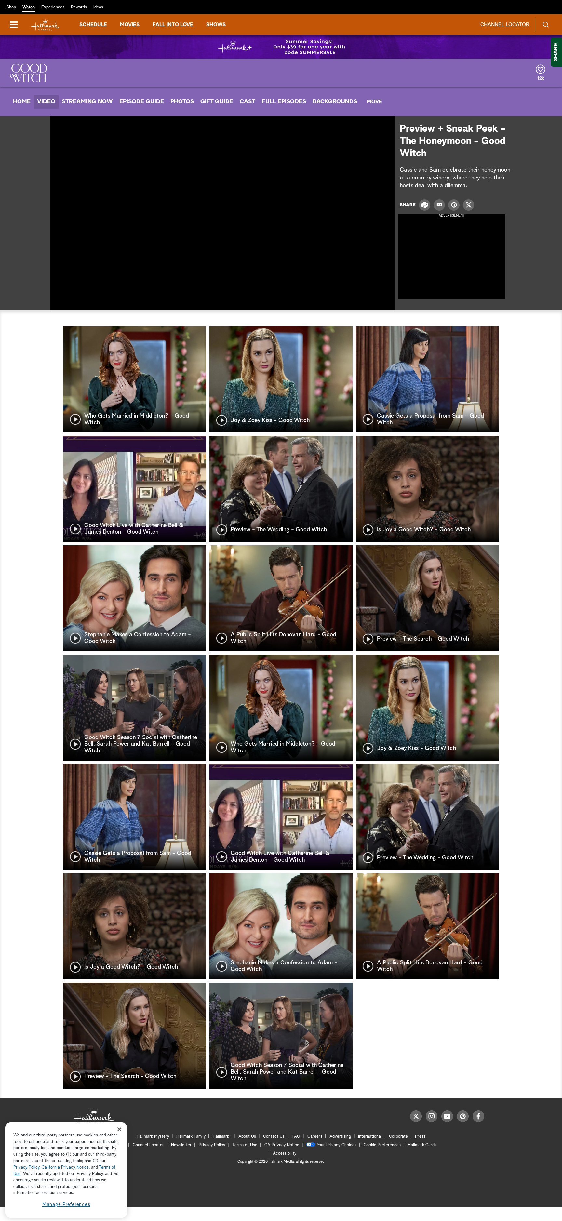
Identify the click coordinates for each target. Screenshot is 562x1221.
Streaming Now (87, 102)
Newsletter (181, 1145)
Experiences (52, 7)
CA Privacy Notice (281, 1145)
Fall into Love (173, 24)
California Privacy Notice (65, 1167)
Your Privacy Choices (336, 1145)
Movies (130, 24)
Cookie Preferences (382, 1145)
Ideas (98, 7)
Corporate (398, 1137)
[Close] (119, 1129)
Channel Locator (504, 24)
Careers (314, 1137)
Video (46, 102)
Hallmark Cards (422, 1145)
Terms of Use (244, 1145)
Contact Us (274, 1137)
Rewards (79, 7)
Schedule (93, 24)
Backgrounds (335, 102)
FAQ (296, 1137)
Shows (216, 24)
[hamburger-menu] (14, 25)
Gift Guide (216, 102)
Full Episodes (284, 102)
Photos (182, 102)
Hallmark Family (191, 1137)
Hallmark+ (222, 1137)
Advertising (340, 1137)
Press (420, 1137)
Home (22, 102)
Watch (28, 7)
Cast (247, 102)
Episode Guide (141, 102)
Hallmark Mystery (153, 1137)
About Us (247, 1137)
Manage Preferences (66, 1204)
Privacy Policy (212, 1145)
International (370, 1137)
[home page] (45, 25)
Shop (11, 7)
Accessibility (284, 1153)
